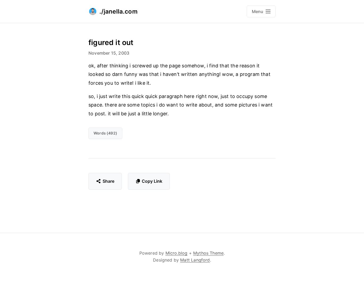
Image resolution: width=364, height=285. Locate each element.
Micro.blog (176, 253)
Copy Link (152, 181)
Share (109, 181)
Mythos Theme (208, 253)
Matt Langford (195, 260)
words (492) (105, 133)
